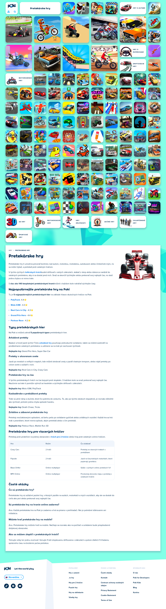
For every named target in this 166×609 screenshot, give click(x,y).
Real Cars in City (18, 310)
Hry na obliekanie (76, 592)
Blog (135, 588)
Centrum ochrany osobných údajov (112, 584)
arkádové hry (45, 343)
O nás (135, 573)
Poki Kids (137, 583)
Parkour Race (17, 321)
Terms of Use (106, 600)
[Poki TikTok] (6, 586)
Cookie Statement (108, 595)
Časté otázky (106, 573)
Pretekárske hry (22, 250)
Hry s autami (74, 573)
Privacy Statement (108, 590)
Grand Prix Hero (18, 315)
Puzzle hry (73, 588)
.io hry (71, 578)
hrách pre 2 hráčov (60, 437)
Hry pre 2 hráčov (75, 583)
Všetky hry (73, 597)
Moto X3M (15, 305)
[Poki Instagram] (13, 586)
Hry (10, 250)
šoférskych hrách (33, 272)
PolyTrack (15, 300)
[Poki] (12, 6)
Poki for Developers (141, 578)
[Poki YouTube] (20, 586)
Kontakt (104, 578)
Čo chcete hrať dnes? (15, 11)
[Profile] (9, 11)
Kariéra (136, 592)
